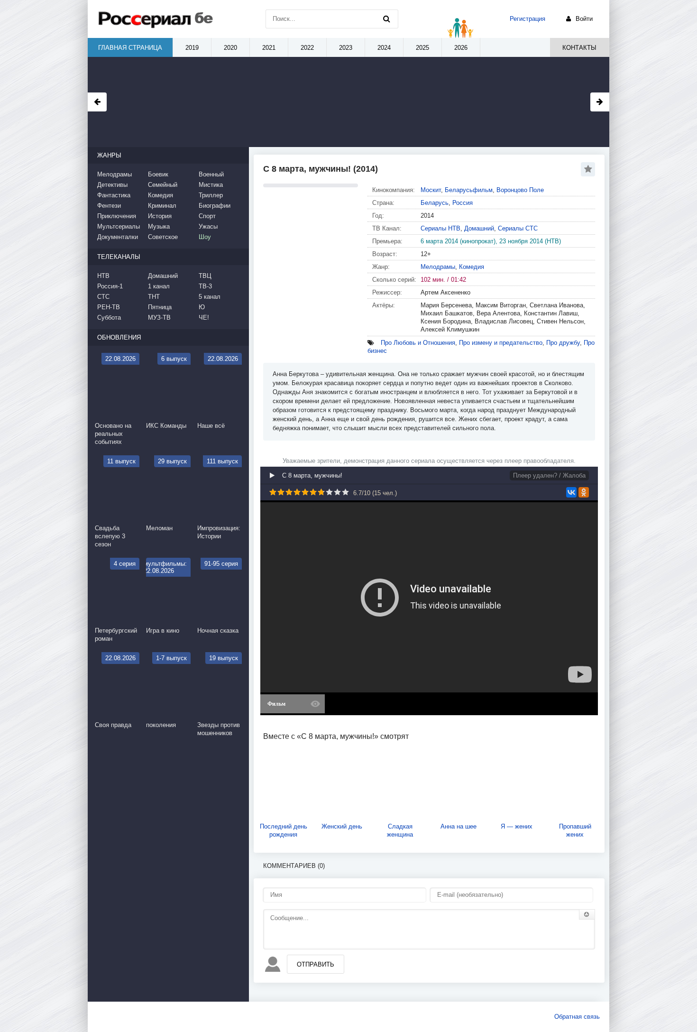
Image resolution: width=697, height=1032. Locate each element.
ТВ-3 (205, 286)
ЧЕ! (204, 317)
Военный (211, 174)
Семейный (162, 184)
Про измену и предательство (500, 342)
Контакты (579, 47)
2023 (345, 47)
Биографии (214, 205)
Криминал (162, 205)
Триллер (211, 195)
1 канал (159, 286)
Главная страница (130, 47)
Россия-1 (110, 286)
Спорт (207, 216)
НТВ (103, 275)
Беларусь (435, 202)
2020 (230, 47)
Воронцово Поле (520, 190)
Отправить (315, 964)
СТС (103, 296)
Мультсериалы (118, 226)
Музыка (159, 226)
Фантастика (113, 195)
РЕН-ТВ (108, 307)
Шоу (205, 236)
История (160, 216)
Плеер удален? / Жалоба (549, 475)
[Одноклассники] (583, 492)
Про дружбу (563, 342)
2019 (192, 47)
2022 (307, 47)
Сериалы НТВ (440, 228)
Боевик (158, 174)
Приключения (116, 216)
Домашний (479, 228)
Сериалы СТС (518, 228)
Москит (431, 190)
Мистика (211, 184)
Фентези (109, 205)
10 (345, 492)
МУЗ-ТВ (159, 317)
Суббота (109, 317)
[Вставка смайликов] (587, 914)
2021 (268, 47)
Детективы (112, 184)
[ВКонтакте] (571, 492)
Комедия (471, 266)
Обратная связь (577, 1016)
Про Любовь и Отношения (418, 342)
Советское (163, 236)
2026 (461, 47)
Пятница (160, 307)
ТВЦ (205, 275)
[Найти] (386, 18)
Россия (462, 202)
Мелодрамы (438, 266)
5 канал (209, 296)
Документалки (117, 236)
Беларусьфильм (469, 190)
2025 (422, 47)
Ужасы (208, 226)
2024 (384, 47)
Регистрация (527, 18)
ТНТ (154, 296)
